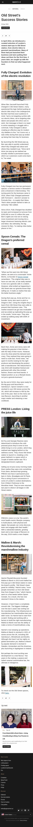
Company (3, 777)
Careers (3, 782)
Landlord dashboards (7, 768)
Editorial (15, 9)
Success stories (5, 797)
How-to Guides (6, 746)
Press (2, 785)
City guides (4, 804)
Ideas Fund (4, 780)
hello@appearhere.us (7, 808)
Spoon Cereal (23, 277)
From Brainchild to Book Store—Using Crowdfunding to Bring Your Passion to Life (15, 736)
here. (7, 693)
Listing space (4, 763)
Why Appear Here (6, 760)
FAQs (2, 787)
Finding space (5, 765)
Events (3, 799)
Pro (2, 770)
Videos (23, 9)
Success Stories (5, 27)
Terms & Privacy (23, 820)
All (9, 9)
